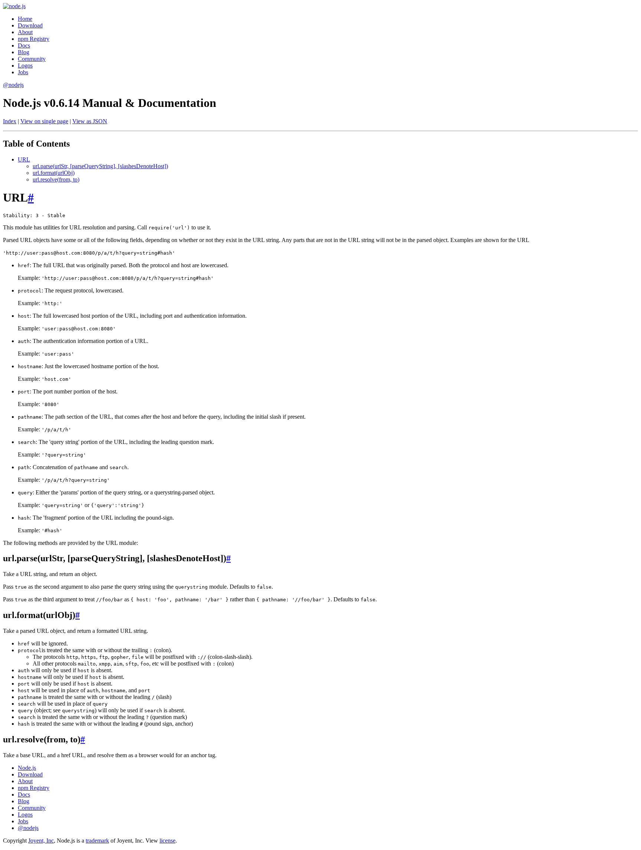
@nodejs (13, 85)
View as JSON (89, 121)
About (25, 32)
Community (32, 59)
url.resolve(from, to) (56, 179)
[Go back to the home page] (14, 6)
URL (24, 159)
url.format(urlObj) (54, 173)
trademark (97, 840)
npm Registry (33, 39)
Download (30, 25)
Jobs (23, 72)
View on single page (44, 121)
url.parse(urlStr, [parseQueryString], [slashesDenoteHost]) (100, 166)
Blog (23, 52)
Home (25, 19)
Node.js (27, 768)
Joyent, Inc (41, 840)
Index (9, 121)
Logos (25, 65)
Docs (24, 45)
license (167, 840)
